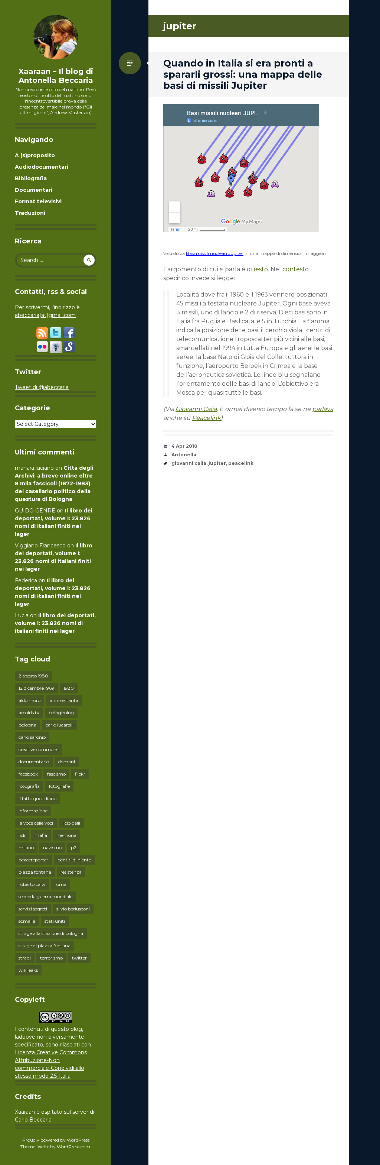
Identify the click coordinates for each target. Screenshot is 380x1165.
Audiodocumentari (41, 167)
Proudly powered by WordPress (55, 1140)
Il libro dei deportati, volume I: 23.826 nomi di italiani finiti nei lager (55, 623)
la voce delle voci (36, 823)
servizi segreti (33, 909)
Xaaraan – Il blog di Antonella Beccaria (56, 76)
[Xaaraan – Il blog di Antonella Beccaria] (55, 37)
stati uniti (55, 921)
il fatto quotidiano (37, 798)
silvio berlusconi (73, 909)
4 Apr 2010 (184, 446)
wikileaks (28, 970)
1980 (68, 688)
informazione (33, 810)
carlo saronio (32, 737)
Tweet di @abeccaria (42, 387)
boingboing (61, 712)
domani (66, 761)
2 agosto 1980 (33, 676)
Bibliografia (31, 178)
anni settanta (64, 700)
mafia (41, 835)
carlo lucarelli (59, 725)
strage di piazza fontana (45, 945)
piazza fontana (35, 872)
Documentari (33, 190)
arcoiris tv (29, 712)
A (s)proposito (35, 155)
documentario (34, 761)
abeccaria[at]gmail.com (45, 315)
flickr (80, 774)
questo (257, 269)
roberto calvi (32, 884)
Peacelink (206, 417)
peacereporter (33, 860)
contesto (295, 269)
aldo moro (29, 700)
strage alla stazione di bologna (51, 933)
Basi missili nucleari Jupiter (214, 253)
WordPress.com (73, 1146)
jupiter (217, 463)
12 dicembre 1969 (36, 688)
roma (60, 884)
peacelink (240, 463)
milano (26, 847)
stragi (25, 958)
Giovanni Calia (196, 408)
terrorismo (51, 958)
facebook (28, 774)
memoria (66, 835)
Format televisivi (38, 201)
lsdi (22, 835)
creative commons (38, 749)
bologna (27, 725)
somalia (27, 921)
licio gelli (71, 823)
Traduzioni (30, 213)
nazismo (52, 847)
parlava (322, 408)
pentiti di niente (74, 860)
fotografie (59, 786)
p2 (73, 847)
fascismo (56, 774)
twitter (79, 958)
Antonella (183, 454)
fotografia (29, 786)
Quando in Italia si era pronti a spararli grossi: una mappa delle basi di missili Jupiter (242, 74)
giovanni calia (188, 463)
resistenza (71, 872)
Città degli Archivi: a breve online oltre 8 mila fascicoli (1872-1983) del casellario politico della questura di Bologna (54, 483)
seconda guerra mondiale (45, 896)
